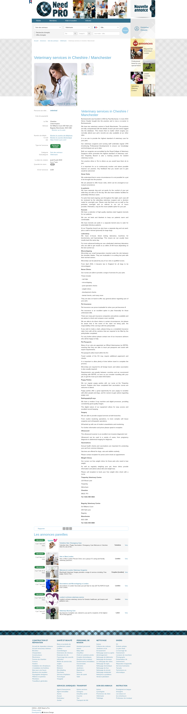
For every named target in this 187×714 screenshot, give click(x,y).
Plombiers (35, 679)
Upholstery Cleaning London (135, 88)
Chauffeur (80, 653)
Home (38, 21)
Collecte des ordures (103, 646)
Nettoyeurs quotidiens (103, 674)
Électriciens (36, 657)
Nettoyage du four (102, 668)
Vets (126, 545)
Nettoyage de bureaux (104, 659)
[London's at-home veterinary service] (52, 599)
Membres (53, 21)
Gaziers (35, 664)
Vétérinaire (54, 154)
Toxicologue (61, 676)
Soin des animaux (56, 152)
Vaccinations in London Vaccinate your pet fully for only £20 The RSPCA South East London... (84, 586)
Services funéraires (122, 666)
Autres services (82, 689)
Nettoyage (101, 640)
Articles (88, 21)
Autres (79, 648)
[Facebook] (64, 528)
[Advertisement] (143, 130)
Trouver (125, 30)
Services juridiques (66, 686)
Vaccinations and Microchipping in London (74, 583)
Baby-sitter (80, 651)
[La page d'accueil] (52, 9)
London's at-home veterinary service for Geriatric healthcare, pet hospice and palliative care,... (84, 600)
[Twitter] (67, 528)
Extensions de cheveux (65, 653)
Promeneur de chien (103, 694)
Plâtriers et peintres (39, 676)
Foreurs (35, 661)
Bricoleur (35, 651)
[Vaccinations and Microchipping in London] (52, 586)
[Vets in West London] (52, 558)
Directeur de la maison (84, 659)
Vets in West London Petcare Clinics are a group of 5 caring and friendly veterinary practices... (82, 559)
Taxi (78, 698)
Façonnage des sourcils (65, 657)
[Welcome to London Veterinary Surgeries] (52, 572)
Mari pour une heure (39, 670)
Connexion (145, 27)
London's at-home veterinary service (72, 597)
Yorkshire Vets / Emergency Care (70, 543)
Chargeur (80, 691)
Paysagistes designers (40, 674)
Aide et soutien (71, 21)
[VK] (70, 528)
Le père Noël (120, 648)
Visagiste (60, 679)
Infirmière (60, 659)
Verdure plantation (102, 676)
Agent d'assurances (63, 689)
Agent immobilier (62, 691)
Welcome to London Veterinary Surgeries (73, 570)
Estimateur (60, 698)
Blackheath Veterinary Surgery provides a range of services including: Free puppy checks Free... (83, 573)
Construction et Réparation (40, 641)
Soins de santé (82, 674)
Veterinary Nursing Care (67, 611)
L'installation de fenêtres (40, 668)
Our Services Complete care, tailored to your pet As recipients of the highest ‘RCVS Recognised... (83, 613)
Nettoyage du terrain (103, 670)
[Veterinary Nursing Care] (52, 613)
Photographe (120, 657)
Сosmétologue (62, 651)
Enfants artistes (121, 646)
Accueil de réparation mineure (42, 646)
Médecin (60, 668)
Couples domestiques (84, 657)
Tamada (119, 668)
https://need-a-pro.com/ (58, 140)
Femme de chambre (39, 659)
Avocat (59, 696)
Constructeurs (37, 655)
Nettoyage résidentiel (103, 672)
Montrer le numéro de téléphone (61, 135)
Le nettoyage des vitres (104, 661)
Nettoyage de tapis (102, 664)
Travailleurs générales (39, 681)
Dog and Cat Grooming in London (148, 51)
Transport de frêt (82, 700)
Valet (78, 676)
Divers (119, 640)
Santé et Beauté (64, 640)
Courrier (79, 696)
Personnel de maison (83, 641)
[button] (31, 1)
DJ (117, 644)
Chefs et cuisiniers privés (85, 655)
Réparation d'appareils (124, 664)
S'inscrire (144, 30)
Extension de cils (62, 655)
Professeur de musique (124, 698)
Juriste (59, 700)
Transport (82, 686)
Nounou (79, 672)
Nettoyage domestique (104, 666)
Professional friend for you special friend (136, 63)
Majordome (80, 670)
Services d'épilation (63, 674)
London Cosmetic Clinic (147, 76)
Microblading (61, 670)
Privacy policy (36, 710)
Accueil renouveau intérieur (41, 648)
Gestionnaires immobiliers (85, 661)
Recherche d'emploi (43, 32)
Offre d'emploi (41, 35)
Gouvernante (81, 664)
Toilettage (99, 698)
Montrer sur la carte (58, 130)
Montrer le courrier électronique (61, 138)
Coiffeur (59, 648)
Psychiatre (60, 672)
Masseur (60, 666)
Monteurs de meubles (39, 672)
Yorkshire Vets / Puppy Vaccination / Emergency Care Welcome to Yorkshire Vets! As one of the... (84, 546)
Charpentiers (36, 653)
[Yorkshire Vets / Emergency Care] (52, 545)
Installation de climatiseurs (41, 666)
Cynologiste (100, 691)
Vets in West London (66, 556)
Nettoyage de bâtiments (104, 657)
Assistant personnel (83, 646)
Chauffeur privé (82, 694)
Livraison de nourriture (124, 655)
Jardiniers (80, 668)
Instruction (121, 686)
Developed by (36, 712)
